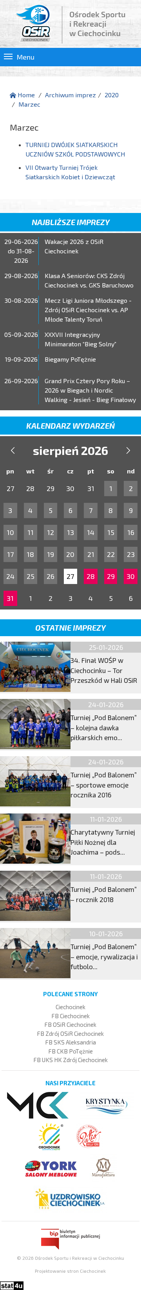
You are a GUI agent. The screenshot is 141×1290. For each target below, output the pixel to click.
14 (90, 532)
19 (50, 554)
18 (30, 554)
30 (131, 576)
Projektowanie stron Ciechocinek (70, 1271)
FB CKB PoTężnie (70, 1051)
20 (70, 554)
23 (131, 554)
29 (111, 576)
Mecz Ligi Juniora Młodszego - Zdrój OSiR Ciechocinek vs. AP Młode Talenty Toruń (88, 310)
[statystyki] (12, 1284)
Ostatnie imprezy (70, 627)
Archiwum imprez (70, 94)
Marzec (29, 104)
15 (110, 532)
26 (50, 576)
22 (111, 554)
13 (70, 532)
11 (30, 532)
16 (130, 532)
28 (91, 576)
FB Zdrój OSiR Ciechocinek (70, 1033)
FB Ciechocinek (70, 1015)
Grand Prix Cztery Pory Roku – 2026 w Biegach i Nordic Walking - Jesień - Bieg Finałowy (90, 390)
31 (10, 598)
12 (50, 532)
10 (10, 532)
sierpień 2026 (70, 450)
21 (90, 554)
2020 (112, 94)
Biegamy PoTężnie (70, 359)
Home (25, 94)
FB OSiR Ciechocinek (70, 1024)
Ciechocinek (70, 1006)
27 (70, 576)
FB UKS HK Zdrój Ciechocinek (70, 1059)
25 (30, 576)
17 (10, 554)
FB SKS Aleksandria (70, 1042)
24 (10, 576)
